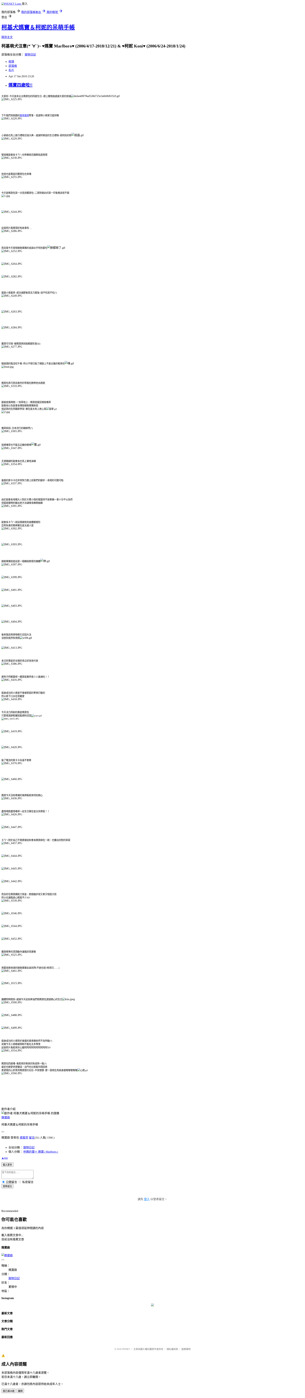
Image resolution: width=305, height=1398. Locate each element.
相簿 (11, 61)
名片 (11, 70)
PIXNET (126, 1349)
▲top (4, 1157)
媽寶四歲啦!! (20, 85)
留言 (32, 1137)
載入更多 (7, 1164)
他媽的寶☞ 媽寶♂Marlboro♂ (40, 1151)
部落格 (12, 65)
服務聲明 (186, 1349)
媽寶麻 (5, 1117)
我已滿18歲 (8, 1391)
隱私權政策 (172, 1349)
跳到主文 (7, 37)
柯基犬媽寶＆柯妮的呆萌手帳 (38, 27)
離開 (20, 1391)
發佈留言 (7, 1186)
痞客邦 (24, 1137)
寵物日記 (30, 54)
